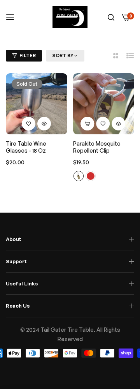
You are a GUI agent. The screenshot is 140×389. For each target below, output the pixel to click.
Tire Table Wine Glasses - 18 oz (26, 147)
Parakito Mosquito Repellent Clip (97, 147)
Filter (27, 55)
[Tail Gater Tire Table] (70, 17)
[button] (29, 123)
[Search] (111, 17)
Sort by (63, 55)
